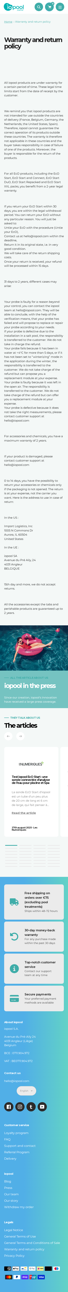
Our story (11, 1200)
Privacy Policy (14, 1255)
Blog (7, 1181)
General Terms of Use (20, 1236)
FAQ (7, 1139)
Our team (11, 1194)
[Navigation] (60, 7)
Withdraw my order (19, 1207)
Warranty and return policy (33, 21)
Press (8, 1188)
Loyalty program (16, 1133)
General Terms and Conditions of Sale (32, 1243)
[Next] (20, 736)
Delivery (10, 1158)
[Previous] (8, 736)
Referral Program (16, 1152)
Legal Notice (13, 1230)
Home (8, 21)
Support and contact (20, 1146)
